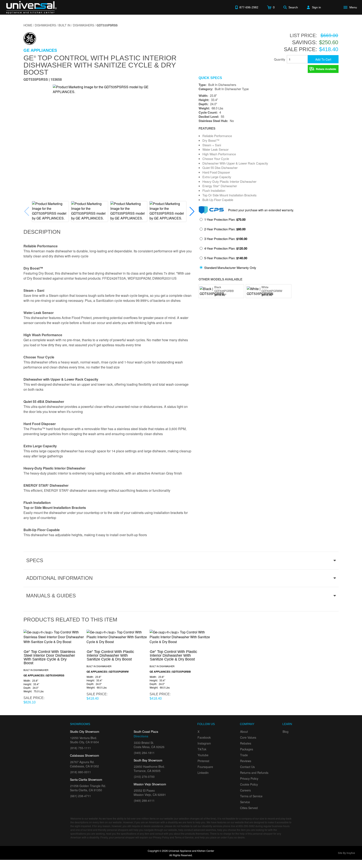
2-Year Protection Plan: (225, 229)
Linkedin (203, 772)
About (244, 731)
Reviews (245, 761)
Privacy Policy (249, 778)
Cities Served (249, 808)
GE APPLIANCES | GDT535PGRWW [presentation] (108, 671)
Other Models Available (220, 279)
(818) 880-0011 (80, 772)
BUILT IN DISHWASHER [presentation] (35, 670)
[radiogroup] (268, 244)
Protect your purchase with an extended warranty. (261, 210)
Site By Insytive (346, 853)
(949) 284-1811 (144, 753)
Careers (245, 790)
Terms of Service (251, 796)
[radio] (223, 220)
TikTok (202, 749)
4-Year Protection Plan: (225, 248)
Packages (246, 749)
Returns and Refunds (254, 772)
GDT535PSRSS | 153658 (42, 80)
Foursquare (205, 767)
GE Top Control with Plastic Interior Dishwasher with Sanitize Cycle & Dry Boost (100, 65)
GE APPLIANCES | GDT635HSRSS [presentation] (43, 675)
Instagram (204, 743)
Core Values (248, 737)
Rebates (245, 743)
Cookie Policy (249, 784)
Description (42, 232)
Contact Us (247, 767)
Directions (141, 736)
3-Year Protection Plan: (225, 238)
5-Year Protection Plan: (225, 258)
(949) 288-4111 (144, 800)
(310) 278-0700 (144, 776)
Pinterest (203, 761)
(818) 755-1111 (80, 748)
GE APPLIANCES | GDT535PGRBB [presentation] (170, 671)
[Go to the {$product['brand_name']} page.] (29, 38)
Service (245, 802)
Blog (285, 731)
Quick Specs (210, 78)
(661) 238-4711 (80, 796)
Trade (244, 755)
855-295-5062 (246, 826)
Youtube (203, 755)
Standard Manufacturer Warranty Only (230, 267)
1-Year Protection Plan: (225, 219)
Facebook (204, 737)
